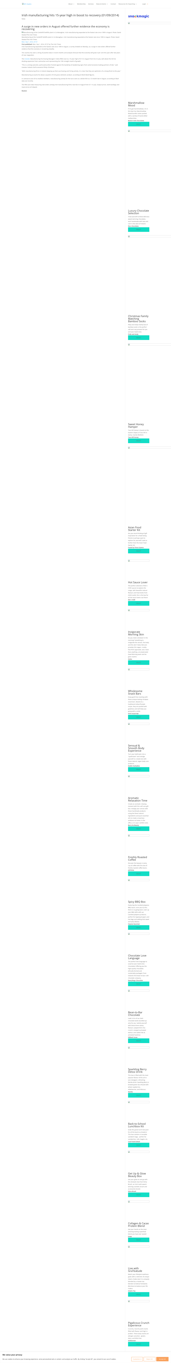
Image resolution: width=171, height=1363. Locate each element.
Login (144, 4)
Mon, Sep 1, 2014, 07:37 (29, 42)
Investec (27, 59)
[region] (85, 1357)
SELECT (138, 124)
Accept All (162, 1359)
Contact (113, 4)
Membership (81, 4)
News (23, 19)
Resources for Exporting (127, 4)
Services (91, 4)
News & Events (101, 4)
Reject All (149, 1359)
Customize (136, 1359)
